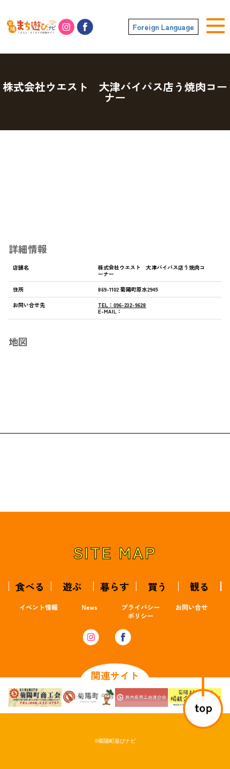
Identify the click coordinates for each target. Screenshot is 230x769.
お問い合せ (191, 606)
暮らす (114, 586)
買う (157, 586)
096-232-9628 (122, 305)
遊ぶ (72, 586)
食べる (30, 586)
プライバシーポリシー (140, 611)
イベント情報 (38, 606)
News (89, 606)
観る (199, 586)
